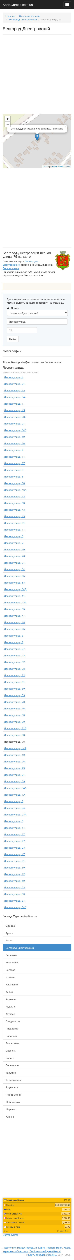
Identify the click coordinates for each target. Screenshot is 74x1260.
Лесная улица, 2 (13, 450)
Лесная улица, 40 (14, 755)
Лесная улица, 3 (13, 536)
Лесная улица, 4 (13, 377)
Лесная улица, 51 (14, 682)
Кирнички (11, 999)
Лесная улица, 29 (14, 768)
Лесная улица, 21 (14, 383)
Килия (9, 991)
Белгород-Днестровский (23, 19)
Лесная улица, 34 (14, 569)
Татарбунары (13, 1080)
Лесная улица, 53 (14, 503)
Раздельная (13, 1043)
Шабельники (13, 1102)
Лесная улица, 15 (14, 410)
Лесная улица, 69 (14, 688)
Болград (10, 969)
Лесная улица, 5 (13, 635)
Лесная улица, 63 (14, 735)
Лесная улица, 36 (14, 443)
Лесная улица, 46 (14, 556)
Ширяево (11, 1109)
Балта (9, 940)
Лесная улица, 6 (13, 476)
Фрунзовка (12, 1087)
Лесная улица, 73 (14, 702)
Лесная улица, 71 (14, 562)
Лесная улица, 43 (14, 509)
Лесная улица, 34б (15, 430)
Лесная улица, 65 (14, 609)
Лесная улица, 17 (14, 529)
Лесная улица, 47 (14, 615)
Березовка (12, 962)
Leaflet (46, 166)
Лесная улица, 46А (15, 489)
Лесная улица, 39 (14, 695)
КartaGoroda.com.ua (61, 166)
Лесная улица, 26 (14, 761)
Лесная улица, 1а (14, 390)
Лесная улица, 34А (15, 788)
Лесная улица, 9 (13, 642)
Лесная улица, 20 (14, 721)
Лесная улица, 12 (14, 496)
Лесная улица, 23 (14, 655)
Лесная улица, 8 (13, 470)
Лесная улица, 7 (13, 542)
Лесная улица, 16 (14, 708)
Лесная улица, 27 (14, 423)
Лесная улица (11, 268)
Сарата (10, 1058)
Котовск (10, 1014)
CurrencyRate (10, 1235)
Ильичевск (12, 984)
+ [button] (7, 119)
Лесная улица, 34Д (15, 589)
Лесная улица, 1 (13, 403)
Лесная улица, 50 (14, 483)
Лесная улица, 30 (14, 715)
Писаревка (12, 1028)
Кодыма (10, 1006)
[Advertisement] (37, 75)
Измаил (10, 977)
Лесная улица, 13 (14, 516)
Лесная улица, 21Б (15, 728)
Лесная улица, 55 (14, 576)
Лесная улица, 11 (14, 595)
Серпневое (12, 1065)
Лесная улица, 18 (14, 622)
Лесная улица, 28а (15, 417)
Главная (10, 16)
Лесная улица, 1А (14, 794)
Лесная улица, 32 (14, 662)
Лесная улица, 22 (14, 675)
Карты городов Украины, (42, 1254)
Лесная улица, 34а (15, 397)
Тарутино (11, 1072)
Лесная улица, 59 (14, 436)
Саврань (11, 1050)
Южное (10, 1116)
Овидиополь (13, 1021)
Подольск (11, 1036)
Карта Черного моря (50, 1247)
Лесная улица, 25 (14, 629)
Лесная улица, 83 (14, 582)
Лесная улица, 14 (14, 456)
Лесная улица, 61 (14, 523)
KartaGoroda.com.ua (18, 3)
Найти (12, 339)
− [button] (7, 124)
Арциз (9, 933)
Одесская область (29, 16)
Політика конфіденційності (45, 1251)
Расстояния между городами (20, 1247)
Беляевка (11, 955)
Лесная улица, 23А (15, 602)
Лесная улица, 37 (14, 649)
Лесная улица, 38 (14, 668)
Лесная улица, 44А (15, 748)
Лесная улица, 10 (14, 549)
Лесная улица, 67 (14, 463)
